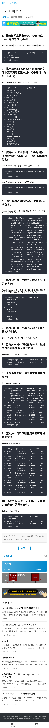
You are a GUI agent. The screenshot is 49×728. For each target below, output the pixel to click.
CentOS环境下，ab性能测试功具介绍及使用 (22, 608)
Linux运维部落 (23, 717)
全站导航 (13, 719)
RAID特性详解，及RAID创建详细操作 (18, 693)
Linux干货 (29, 17)
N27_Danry (6, 17)
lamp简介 (6, 641)
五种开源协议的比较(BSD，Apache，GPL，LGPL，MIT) (22, 675)
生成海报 (8, 556)
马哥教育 (42, 719)
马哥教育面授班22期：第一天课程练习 (19, 624)
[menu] (45, 3)
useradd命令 (8, 658)
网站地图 (6, 719)
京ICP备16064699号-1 (23, 719)
